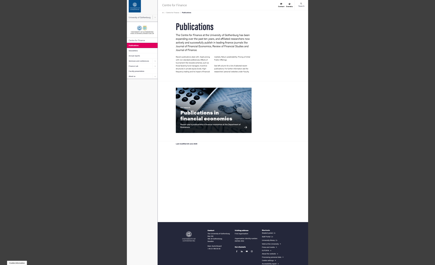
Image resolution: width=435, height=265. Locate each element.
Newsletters (133, 50)
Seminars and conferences (139, 61)
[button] (301, 5)
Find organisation (241, 233)
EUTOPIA (265, 250)
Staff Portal (267, 236)
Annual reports (134, 55)
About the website (269, 253)
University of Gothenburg (140, 17)
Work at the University (270, 244)
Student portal (269, 233)
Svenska (289, 6)
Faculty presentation (136, 71)
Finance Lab (133, 66)
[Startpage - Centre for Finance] (142, 30)
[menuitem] (281, 5)
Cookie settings (268, 260)
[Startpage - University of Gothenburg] (142, 7)
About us (132, 76)
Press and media (268, 247)
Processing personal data (272, 257)
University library (270, 240)
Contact (281, 6)
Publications (134, 45)
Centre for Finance (137, 40)
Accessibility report (269, 263)
